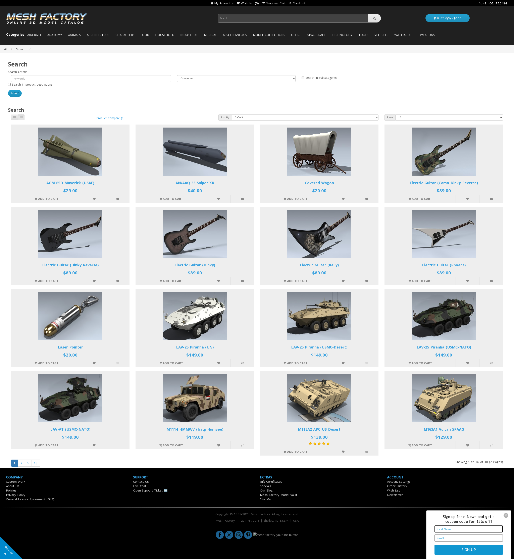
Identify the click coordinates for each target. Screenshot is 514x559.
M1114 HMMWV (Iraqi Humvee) (194, 429)
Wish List (393, 490)
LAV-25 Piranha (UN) (195, 347)
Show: (390, 117)
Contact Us (141, 481)
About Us (12, 486)
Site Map (266, 499)
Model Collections (269, 35)
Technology (342, 35)
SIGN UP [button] (468, 549)
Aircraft (34, 35)
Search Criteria (17, 72)
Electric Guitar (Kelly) (319, 265)
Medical (210, 35)
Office (296, 35)
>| (36, 463)
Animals (74, 35)
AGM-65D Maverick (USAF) (70, 182)
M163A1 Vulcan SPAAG (444, 429)
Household (164, 35)
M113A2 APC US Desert (319, 429)
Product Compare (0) (110, 118)
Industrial (189, 35)
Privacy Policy (15, 495)
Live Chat (139, 486)
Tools (363, 35)
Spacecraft (316, 35)
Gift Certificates (271, 481)
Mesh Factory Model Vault (278, 495)
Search (20, 49)
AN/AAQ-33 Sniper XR (194, 182)
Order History (397, 486)
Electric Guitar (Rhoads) (444, 265)
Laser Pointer (70, 347)
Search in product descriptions (32, 84)
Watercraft (404, 35)
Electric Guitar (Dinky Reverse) (70, 265)
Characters (125, 35)
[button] (506, 515)
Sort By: (225, 117)
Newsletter (395, 495)
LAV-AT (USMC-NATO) (70, 429)
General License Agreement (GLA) (30, 499)
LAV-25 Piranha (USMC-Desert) (319, 347)
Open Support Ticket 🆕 (150, 490)
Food (145, 35)
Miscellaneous (235, 35)
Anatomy (54, 35)
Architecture (98, 35)
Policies (11, 490)
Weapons (427, 35)
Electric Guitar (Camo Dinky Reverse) (444, 182)
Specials (265, 486)
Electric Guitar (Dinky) (194, 265)
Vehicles (381, 35)
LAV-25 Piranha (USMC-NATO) (444, 347)
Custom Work (15, 481)
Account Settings (399, 481)
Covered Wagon (319, 182)
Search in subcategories (321, 78)
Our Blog (266, 490)
